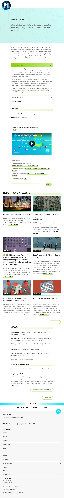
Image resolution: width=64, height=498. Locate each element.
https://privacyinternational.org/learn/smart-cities (25, 165)
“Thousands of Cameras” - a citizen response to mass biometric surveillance (46, 217)
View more (55, 322)
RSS (26, 424)
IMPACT (5, 452)
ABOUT (5, 456)
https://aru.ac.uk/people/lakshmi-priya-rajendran (29, 174)
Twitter (30, 424)
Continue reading (13, 224)
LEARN (5, 448)
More (47, 184)
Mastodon (21, 424)
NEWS (5, 437)
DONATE (5, 459)
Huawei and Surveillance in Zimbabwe (17, 214)
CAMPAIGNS (6, 444)
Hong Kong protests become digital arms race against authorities (32, 374)
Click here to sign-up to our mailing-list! (13, 417)
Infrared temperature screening (26, 114)
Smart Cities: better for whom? (30, 349)
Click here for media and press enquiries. (13, 492)
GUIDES (5, 440)
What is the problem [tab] (17, 65)
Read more (15, 385)
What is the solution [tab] (17, 97)
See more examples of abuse (42, 390)
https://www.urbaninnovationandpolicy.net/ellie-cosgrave (31, 169)
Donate (35, 407)
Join (45, 407)
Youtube (34, 424)
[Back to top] (58, 411)
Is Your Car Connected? (26, 359)
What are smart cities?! (23, 117)
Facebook (13, 424)
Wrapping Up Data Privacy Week (45, 298)
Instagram (17, 424)
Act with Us (22, 407)
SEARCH (5, 433)
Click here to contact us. (9, 489)
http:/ (25, 178)
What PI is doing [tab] (16, 101)
